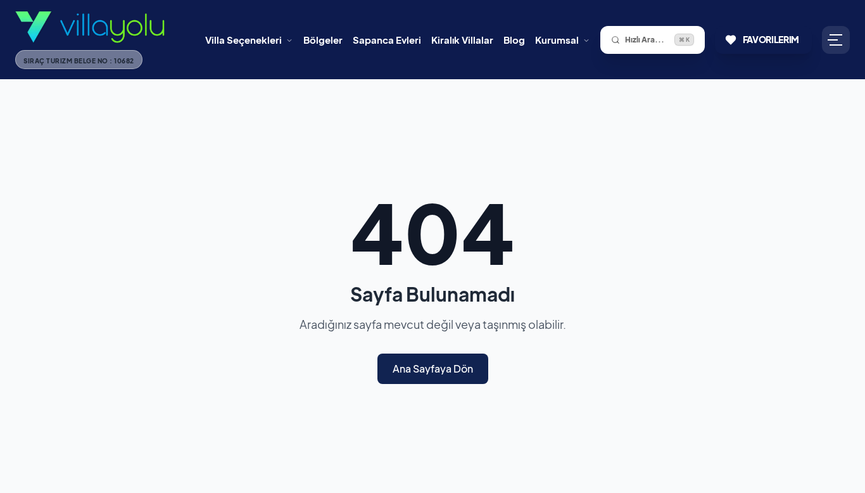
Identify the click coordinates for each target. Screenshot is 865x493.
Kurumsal (557, 40)
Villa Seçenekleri (243, 40)
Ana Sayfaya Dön (433, 368)
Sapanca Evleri (387, 40)
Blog (514, 40)
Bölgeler (323, 40)
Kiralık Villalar (462, 40)
